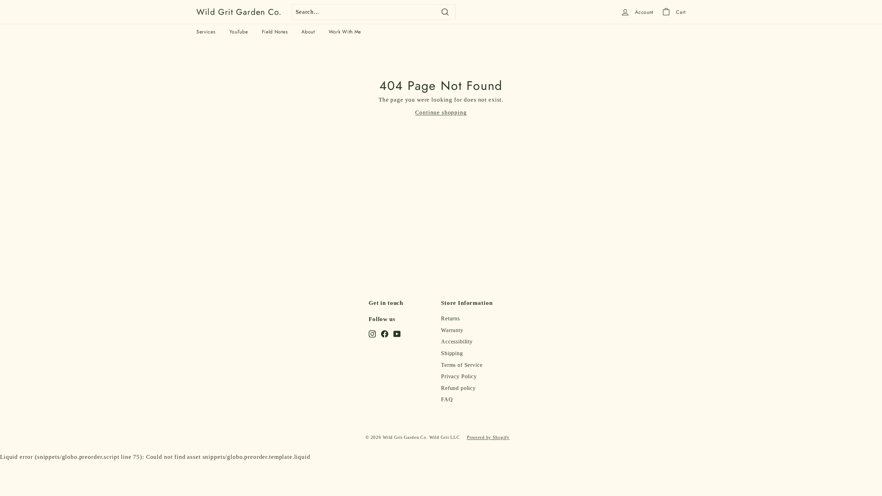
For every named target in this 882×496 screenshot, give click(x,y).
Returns (450, 318)
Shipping (452, 353)
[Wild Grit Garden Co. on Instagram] (372, 333)
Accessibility (457, 341)
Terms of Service (462, 365)
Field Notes (275, 31)
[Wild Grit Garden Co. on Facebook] (384, 333)
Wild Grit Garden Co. (238, 12)
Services (206, 31)
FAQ (447, 399)
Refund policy (458, 388)
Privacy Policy (459, 376)
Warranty (452, 330)
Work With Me (345, 31)
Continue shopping (440, 112)
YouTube (238, 31)
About (308, 31)
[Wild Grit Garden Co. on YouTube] (397, 333)
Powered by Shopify (488, 437)
